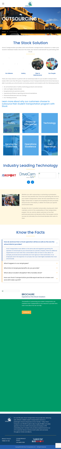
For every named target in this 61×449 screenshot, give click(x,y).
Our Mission (9, 73)
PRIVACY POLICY (6, 439)
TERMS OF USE (6, 441)
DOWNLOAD (26, 312)
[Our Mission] (9, 64)
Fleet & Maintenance (37, 74)
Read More (11, 127)
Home (4, 31)
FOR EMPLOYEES (20, 442)
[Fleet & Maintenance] (38, 64)
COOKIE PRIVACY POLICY (21, 439)
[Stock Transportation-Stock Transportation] (28, 3)
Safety (23, 73)
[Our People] (52, 64)
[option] (9, 67)
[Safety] (23, 64)
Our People (52, 73)
